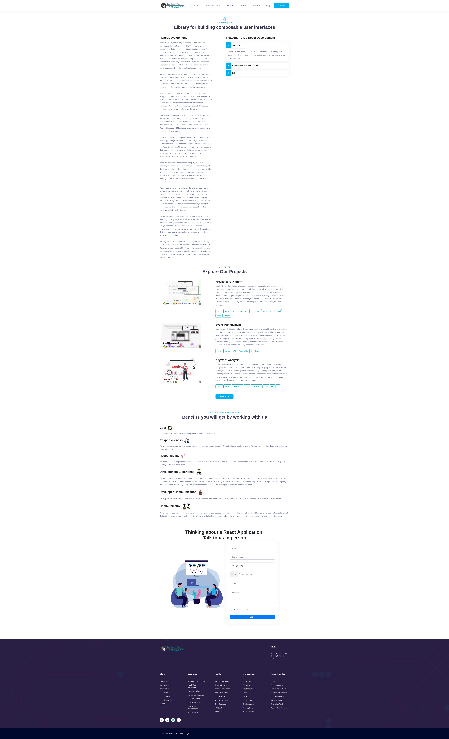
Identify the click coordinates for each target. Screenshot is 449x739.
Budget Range (238, 565)
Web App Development (196, 681)
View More (224, 396)
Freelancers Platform (279, 689)
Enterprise (168, 700)
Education (246, 693)
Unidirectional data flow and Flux (245, 65)
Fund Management (278, 685)
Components (237, 45)
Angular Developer (222, 693)
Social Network (276, 700)
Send (252, 617)
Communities (248, 700)
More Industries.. (249, 711)
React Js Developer (222, 689)
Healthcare (247, 681)
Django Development (195, 695)
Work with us (164, 689)
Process (244, 5)
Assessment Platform (279, 693)
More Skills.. (219, 711)
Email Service (276, 681)
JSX (233, 73)
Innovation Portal (277, 696)
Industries (231, 5)
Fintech (245, 696)
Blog (268, 5)
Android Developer (222, 700)
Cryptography (248, 689)
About (197, 5)
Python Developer (222, 681)
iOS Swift (218, 708)
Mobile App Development (192, 686)
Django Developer (222, 685)
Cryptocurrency (248, 704)
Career (162, 704)
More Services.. (193, 712)
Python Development (195, 691)
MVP (166, 692)
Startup (167, 696)
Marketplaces (248, 708)
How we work (165, 685)
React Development (195, 702)
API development (193, 699)
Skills (219, 5)
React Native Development (192, 707)
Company (163, 681)
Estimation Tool (277, 704)
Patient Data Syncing (278, 708)
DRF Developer (221, 704)
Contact (282, 5)
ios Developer (220, 696)
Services (208, 5)
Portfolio (257, 5)
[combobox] (234, 574)
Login (187, 733)
